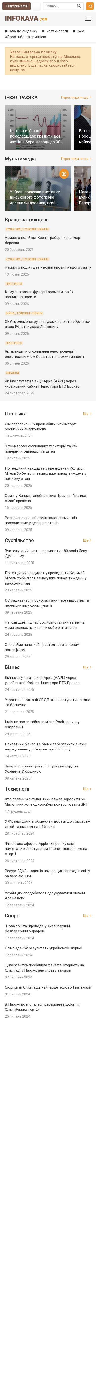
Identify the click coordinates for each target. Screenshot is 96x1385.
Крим (79, 31)
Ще (85, 414)
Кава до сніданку (22, 31)
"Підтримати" (16, 6)
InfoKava (26, 18)
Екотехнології (56, 31)
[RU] (36, 6)
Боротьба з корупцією (26, 37)
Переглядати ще (74, 97)
